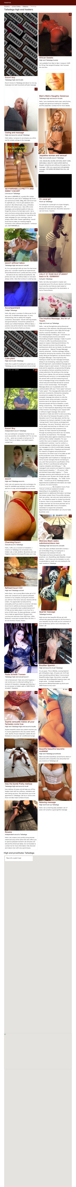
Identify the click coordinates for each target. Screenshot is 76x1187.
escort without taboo (15, 263)
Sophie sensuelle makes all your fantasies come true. (19, 723)
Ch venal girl (45, 199)
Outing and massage (14, 132)
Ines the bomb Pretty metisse (18, 784)
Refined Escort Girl (13, 588)
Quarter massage (47, 612)
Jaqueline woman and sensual (53, 155)
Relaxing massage (47, 802)
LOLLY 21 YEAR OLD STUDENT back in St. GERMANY (53, 275)
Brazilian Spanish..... (48, 665)
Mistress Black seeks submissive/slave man (49, 542)
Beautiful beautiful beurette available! (51, 750)
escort (8, 479)
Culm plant (10, 358)
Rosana (8, 832)
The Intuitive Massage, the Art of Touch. (54, 319)
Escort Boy (10, 428)
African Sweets (46, 58)
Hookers (7, 6)
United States (16, 6)
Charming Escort (13, 542)
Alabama (25, 6)
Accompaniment (12, 308)
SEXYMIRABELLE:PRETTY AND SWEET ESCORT (19, 190)
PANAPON (7, 3)
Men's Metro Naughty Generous (54, 96)
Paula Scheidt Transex (15, 674)
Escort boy (10, 77)
